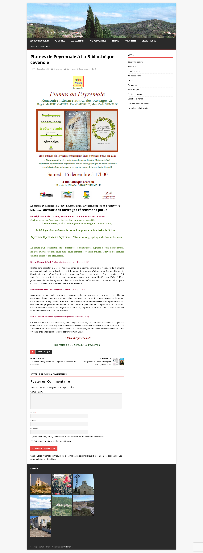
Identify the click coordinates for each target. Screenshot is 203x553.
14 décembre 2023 (41, 69)
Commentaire (36, 391)
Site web (34, 428)
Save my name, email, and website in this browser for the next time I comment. (68, 436)
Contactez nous (39, 46)
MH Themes (68, 547)
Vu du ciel (60, 40)
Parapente (130, 40)
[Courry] (101, 36)
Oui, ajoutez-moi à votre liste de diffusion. (52, 441)
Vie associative (98, 40)
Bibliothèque (149, 40)
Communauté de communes (78, 69)
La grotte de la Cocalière (139, 108)
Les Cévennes (78, 40)
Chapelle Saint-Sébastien (139, 103)
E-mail (33, 420)
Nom (32, 412)
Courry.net (57, 69)
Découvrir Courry (39, 40)
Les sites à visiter (135, 98)
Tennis (115, 40)
